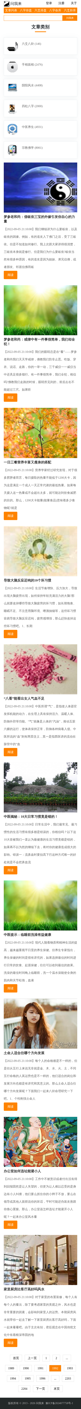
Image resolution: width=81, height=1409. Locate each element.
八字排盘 (26, 10)
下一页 (40, 1388)
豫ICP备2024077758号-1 (59, 1403)
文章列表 (11, 10)
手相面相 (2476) (32, 64)
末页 (57, 1388)
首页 (16, 1358)
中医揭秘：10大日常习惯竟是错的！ (31, 816)
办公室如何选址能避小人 (22, 1171)
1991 (40, 1368)
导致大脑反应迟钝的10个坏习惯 (27, 580)
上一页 (32, 1358)
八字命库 (55, 10)
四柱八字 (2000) (32, 106)
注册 (61, 3)
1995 (28, 1378)
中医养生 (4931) (32, 127)
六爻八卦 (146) (31, 43)
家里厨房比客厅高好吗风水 (24, 1289)
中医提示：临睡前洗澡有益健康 (27, 935)
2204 (24, 1388)
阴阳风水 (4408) (32, 85)
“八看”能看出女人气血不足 (24, 698)
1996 (42, 1378)
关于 (74, 3)
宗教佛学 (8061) (32, 147)
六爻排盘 (40, 10)
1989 (11, 1368)
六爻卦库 (70, 10)
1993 (70, 1368)
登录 (49, 3)
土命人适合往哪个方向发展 (24, 1053)
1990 (26, 1368)
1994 (13, 1378)
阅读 (11, 274)
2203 (68, 1378)
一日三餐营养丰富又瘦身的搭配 (27, 462)
